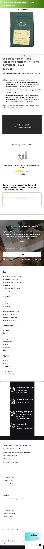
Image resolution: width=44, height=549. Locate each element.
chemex (5, 333)
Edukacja (6, 495)
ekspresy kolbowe (9, 314)
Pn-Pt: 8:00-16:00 (9, 477)
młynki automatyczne (10, 374)
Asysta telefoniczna (9, 484)
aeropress (6, 330)
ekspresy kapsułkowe (10, 320)
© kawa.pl (6, 538)
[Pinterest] (12, 529)
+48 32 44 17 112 (8, 517)
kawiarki (5, 344)
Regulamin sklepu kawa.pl (11, 449)
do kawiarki (6, 285)
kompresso (6, 347)
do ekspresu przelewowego (12, 282)
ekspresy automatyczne (11, 311)
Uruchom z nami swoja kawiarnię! (14, 499)
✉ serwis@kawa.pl (9, 480)
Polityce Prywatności (33, 259)
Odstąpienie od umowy (10, 462)
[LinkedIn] (17, 529)
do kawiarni (6, 307)
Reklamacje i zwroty (9, 459)
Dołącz (22, 255)
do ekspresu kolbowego (10, 279)
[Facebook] (3, 529)
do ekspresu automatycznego (12, 276)
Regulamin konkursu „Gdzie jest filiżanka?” (17, 452)
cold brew (6, 336)
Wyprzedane (23, 9)
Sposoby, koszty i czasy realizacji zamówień (17, 445)
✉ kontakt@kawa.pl (9, 513)
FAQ (4, 466)
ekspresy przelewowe (10, 317)
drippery (5, 339)
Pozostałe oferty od (22, 56)
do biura (5, 304)
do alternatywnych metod (11, 288)
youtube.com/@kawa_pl (14, 107)
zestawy (5, 350)
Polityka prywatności (10, 455)
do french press (8, 291)
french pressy (7, 342)
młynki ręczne (7, 371)
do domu (5, 301)
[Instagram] (8, 529)
